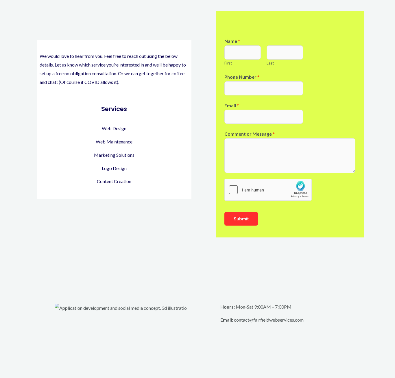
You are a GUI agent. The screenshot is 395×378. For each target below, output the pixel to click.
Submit (241, 219)
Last (270, 63)
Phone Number (241, 77)
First (228, 63)
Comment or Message (249, 134)
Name (232, 41)
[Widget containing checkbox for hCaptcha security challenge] (268, 190)
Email (231, 105)
